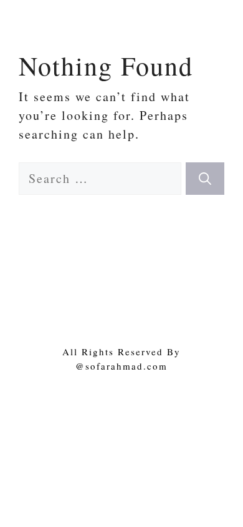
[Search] (205, 178)
